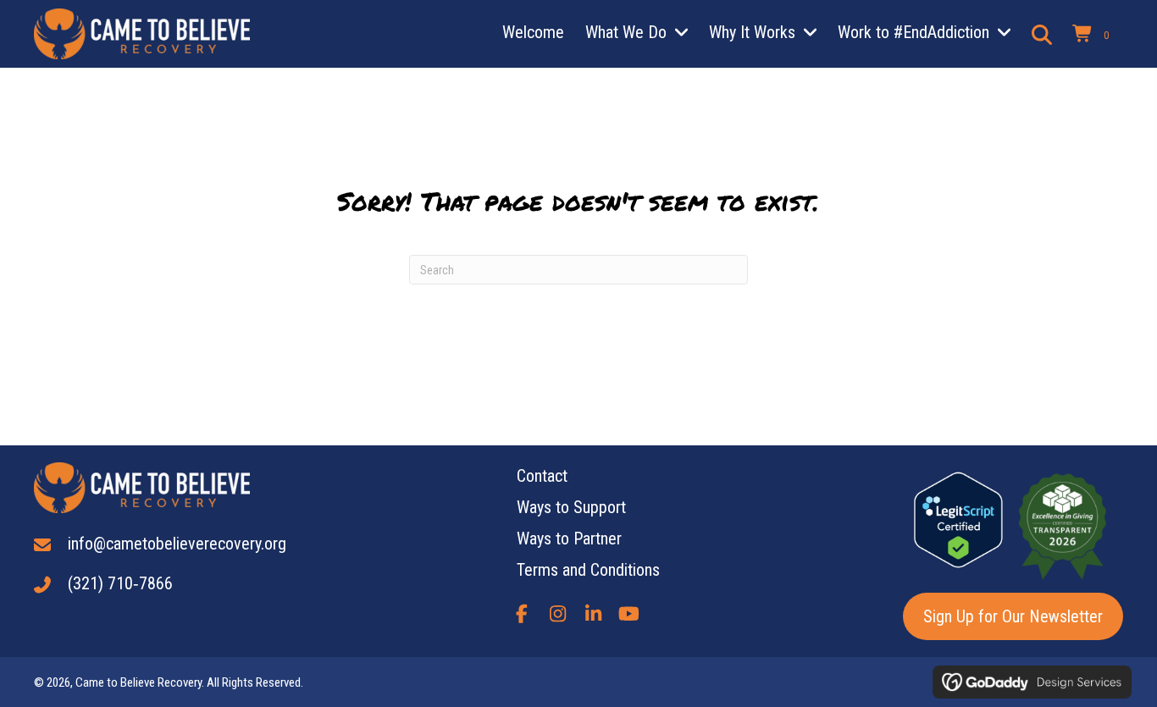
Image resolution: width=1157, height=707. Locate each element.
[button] (521, 614)
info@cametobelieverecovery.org (177, 543)
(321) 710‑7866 (120, 583)
